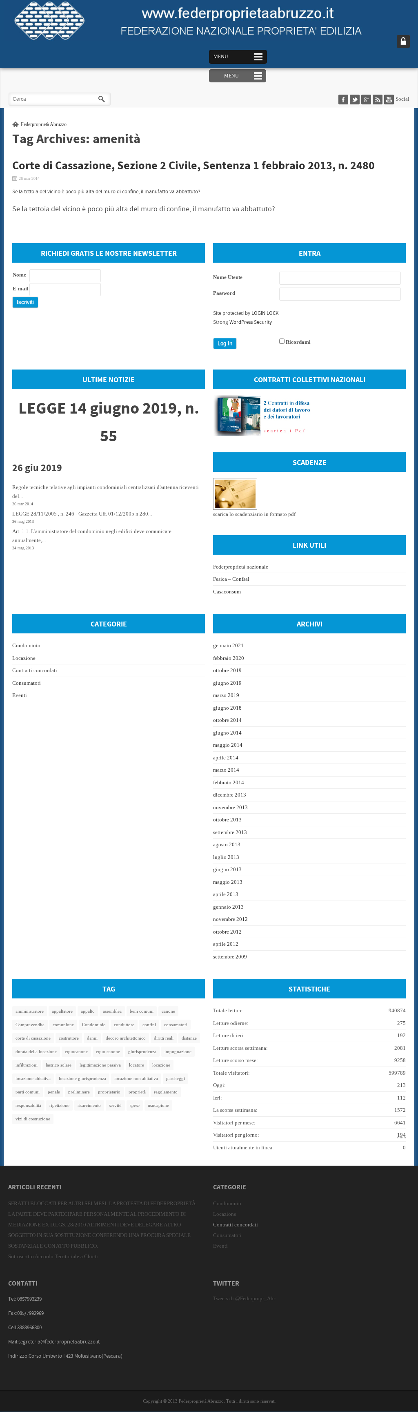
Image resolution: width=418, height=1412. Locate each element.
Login (403, 41)
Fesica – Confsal (231, 579)
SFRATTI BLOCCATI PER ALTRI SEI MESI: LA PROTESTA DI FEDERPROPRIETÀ (102, 1203)
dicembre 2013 (229, 795)
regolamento (166, 1091)
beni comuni (141, 1011)
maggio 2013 (227, 882)
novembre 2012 (230, 919)
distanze (189, 1038)
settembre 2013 (230, 832)
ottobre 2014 (227, 720)
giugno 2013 (227, 869)
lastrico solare (58, 1064)
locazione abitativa (33, 1078)
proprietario (109, 1091)
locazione (161, 1064)
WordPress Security (250, 322)
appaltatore (62, 1011)
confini (149, 1024)
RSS (378, 100)
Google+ (367, 100)
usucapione (158, 1105)
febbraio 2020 (228, 658)
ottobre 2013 (227, 820)
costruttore (69, 1038)
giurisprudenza (142, 1051)
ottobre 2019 (227, 670)
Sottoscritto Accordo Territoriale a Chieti (53, 1256)
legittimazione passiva (100, 1064)
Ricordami (298, 342)
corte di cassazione (33, 1038)
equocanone (76, 1051)
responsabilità (28, 1105)
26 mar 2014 (29, 178)
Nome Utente (227, 277)
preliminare (79, 1091)
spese (135, 1105)
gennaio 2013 (228, 907)
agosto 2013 (226, 844)
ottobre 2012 (227, 932)
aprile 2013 (225, 894)
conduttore (124, 1024)
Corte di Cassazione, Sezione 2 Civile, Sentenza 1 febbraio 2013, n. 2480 (193, 166)
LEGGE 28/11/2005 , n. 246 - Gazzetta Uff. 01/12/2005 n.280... (82, 514)
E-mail (21, 288)
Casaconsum (227, 592)
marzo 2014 (226, 770)
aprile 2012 (225, 944)
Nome (19, 275)
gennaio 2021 (228, 645)
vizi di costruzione (33, 1118)
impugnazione (178, 1051)
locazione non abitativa (136, 1078)
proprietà (137, 1091)
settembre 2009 (230, 957)
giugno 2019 (227, 683)
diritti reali (163, 1038)
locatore (136, 1064)
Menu (220, 57)
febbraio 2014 (228, 782)
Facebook (344, 100)
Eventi (19, 695)
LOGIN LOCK (265, 313)
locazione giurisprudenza (82, 1078)
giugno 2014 (227, 733)
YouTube (390, 100)
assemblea (112, 1011)
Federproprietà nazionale (240, 567)
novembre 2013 (230, 807)
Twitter (355, 100)
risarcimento (89, 1105)
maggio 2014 (227, 745)
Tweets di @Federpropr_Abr (244, 1298)
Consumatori (26, 683)
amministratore (30, 1011)
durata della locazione (36, 1051)
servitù (115, 1105)
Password (224, 293)
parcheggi (175, 1078)
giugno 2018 (227, 708)
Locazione (24, 658)
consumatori (175, 1024)
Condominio (26, 645)
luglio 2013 (226, 857)
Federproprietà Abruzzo (44, 124)
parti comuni (28, 1091)
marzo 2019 (226, 695)
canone (168, 1011)
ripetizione (59, 1105)
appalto (88, 1011)
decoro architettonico (126, 1038)
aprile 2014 (225, 758)
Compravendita (30, 1024)
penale (54, 1091)
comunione (63, 1024)
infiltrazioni (27, 1064)
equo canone (108, 1051)
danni (92, 1038)
